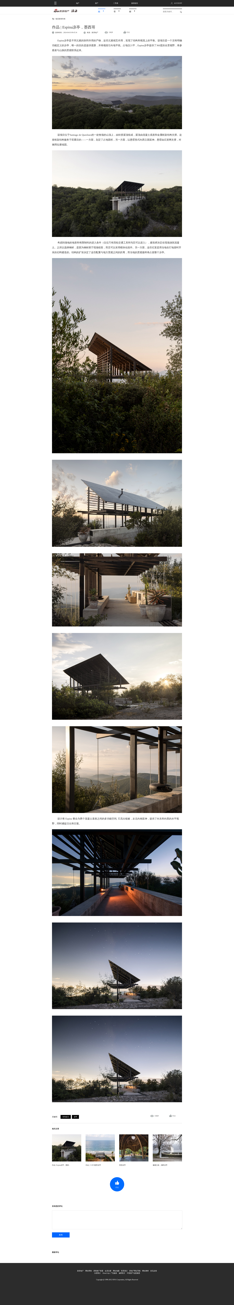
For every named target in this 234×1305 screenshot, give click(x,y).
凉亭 (75, 1117)
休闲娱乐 (65, 1117)
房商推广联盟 (98, 1271)
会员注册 (108, 1271)
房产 (96, 3)
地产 (77, 3)
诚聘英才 (122, 1273)
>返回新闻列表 (60, 19)
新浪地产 (80, 1271)
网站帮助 (88, 1271)
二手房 (115, 3)
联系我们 (124, 1271)
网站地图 (116, 1271)
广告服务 (114, 1273)
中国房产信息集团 (133, 1273)
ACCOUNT (178, 3)
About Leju (106, 1273)
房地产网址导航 (135, 1271)
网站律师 (145, 1271)
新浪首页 (134, 3)
